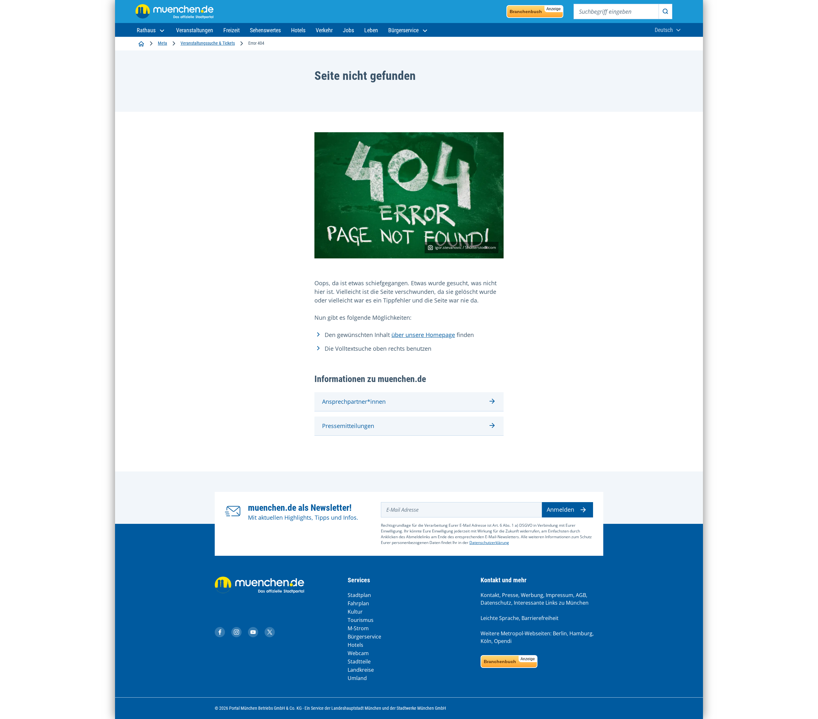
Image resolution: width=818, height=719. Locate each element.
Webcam (358, 653)
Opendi (503, 641)
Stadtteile (359, 661)
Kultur (355, 611)
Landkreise (361, 669)
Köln (486, 641)
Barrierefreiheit (540, 618)
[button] (151, 30)
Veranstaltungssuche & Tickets (208, 43)
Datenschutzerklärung (489, 542)
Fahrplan (358, 603)
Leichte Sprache (500, 618)
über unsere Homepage (423, 335)
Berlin (560, 633)
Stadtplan (359, 595)
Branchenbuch (535, 10)
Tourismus (361, 619)
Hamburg (580, 633)
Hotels (355, 644)
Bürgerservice (364, 636)
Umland (357, 678)
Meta (162, 43)
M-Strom (358, 628)
